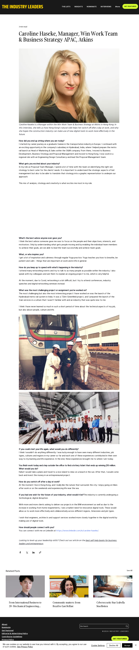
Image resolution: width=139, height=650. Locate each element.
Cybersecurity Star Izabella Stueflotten (111, 604)
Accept (127, 645)
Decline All (113, 645)
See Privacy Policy (25, 646)
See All (129, 570)
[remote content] (69, 210)
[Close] (135, 645)
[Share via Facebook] (20, 552)
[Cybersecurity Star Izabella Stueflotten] (112, 586)
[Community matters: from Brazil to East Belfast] (69, 586)
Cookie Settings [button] (98, 645)
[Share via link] (40, 552)
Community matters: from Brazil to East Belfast (66, 604)
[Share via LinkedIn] (33, 552)
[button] (66, 7)
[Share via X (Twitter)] (27, 552)
